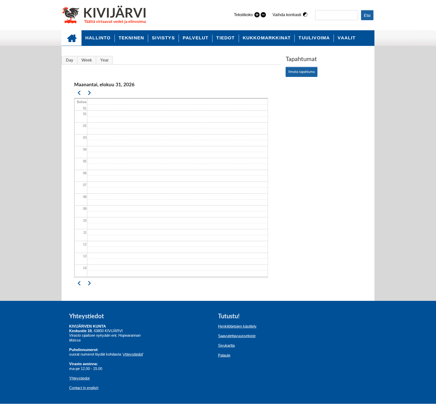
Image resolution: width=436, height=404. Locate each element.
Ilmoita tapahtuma (301, 72)
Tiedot (225, 37)
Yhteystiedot (79, 378)
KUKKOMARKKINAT (267, 37)
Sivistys (163, 37)
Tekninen (131, 37)
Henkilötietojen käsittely (237, 326)
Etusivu (71, 38)
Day (69, 60)
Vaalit (347, 37)
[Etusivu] (106, 15)
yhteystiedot (133, 354)
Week (86, 60)
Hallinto (98, 37)
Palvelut (196, 37)
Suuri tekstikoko (257, 14)
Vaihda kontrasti (286, 15)
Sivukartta (226, 345)
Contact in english (83, 388)
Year (104, 60)
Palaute (224, 355)
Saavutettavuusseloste (237, 336)
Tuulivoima (314, 37)
